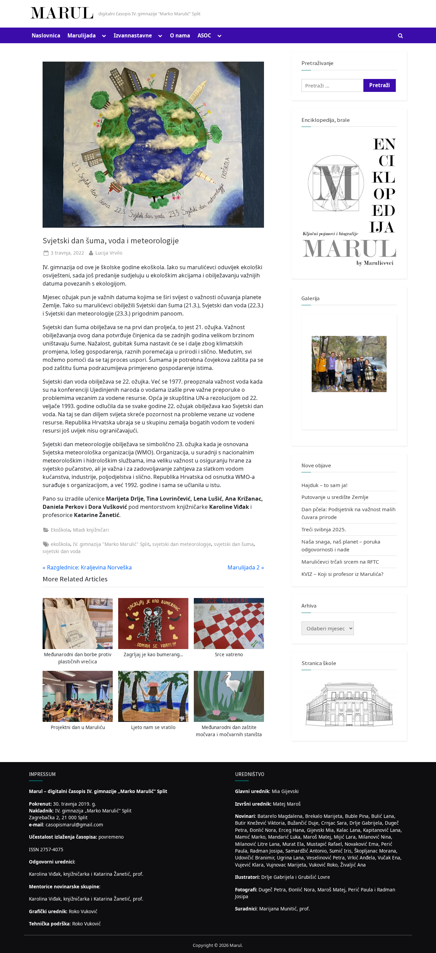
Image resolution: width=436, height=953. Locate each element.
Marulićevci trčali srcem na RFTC (340, 561)
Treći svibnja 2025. (323, 529)
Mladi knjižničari (91, 530)
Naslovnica (46, 35)
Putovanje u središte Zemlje (335, 497)
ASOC (204, 35)
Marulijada (81, 35)
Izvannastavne (133, 35)
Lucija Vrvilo (108, 252)
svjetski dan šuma (234, 544)
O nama (180, 35)
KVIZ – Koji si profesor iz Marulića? (342, 573)
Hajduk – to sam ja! (324, 485)
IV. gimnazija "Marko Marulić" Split (111, 544)
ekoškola (60, 544)
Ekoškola (60, 530)
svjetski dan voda (62, 551)
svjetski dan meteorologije (181, 544)
